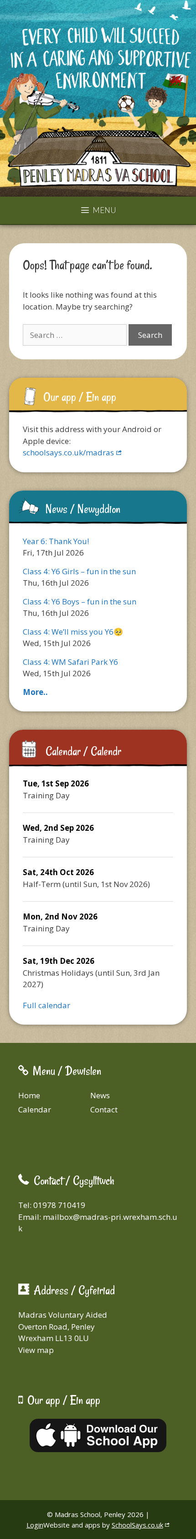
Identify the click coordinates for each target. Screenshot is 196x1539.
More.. (35, 692)
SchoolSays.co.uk (137, 1524)
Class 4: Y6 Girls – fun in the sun (79, 571)
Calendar (34, 1109)
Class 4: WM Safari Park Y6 (70, 662)
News (100, 1095)
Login (34, 1524)
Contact (104, 1109)
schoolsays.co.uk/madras (68, 452)
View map (36, 1350)
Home (29, 1095)
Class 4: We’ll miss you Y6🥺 (73, 631)
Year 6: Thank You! (56, 541)
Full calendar (46, 1005)
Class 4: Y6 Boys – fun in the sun (79, 601)
